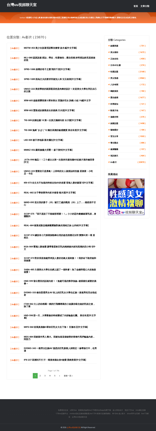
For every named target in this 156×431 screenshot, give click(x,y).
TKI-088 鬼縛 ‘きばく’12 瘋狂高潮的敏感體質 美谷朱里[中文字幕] (55, 130)
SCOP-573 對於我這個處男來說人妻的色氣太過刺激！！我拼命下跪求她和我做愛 (60, 259)
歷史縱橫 (128, 97)
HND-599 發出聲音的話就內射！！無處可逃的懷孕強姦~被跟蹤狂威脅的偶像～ (60, 282)
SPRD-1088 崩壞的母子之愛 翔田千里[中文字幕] (47, 69)
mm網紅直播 (141, 410)
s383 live (73, 410)
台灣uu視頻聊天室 (22, 5)
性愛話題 (128, 72)
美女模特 (128, 52)
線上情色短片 (118, 410)
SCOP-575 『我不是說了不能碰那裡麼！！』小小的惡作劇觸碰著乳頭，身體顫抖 (60, 215)
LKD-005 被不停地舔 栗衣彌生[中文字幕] (43, 140)
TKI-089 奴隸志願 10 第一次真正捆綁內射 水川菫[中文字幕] (52, 120)
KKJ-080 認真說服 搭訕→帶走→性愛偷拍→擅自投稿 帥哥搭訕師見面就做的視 (59, 58)
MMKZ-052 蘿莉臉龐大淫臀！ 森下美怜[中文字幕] (48, 150)
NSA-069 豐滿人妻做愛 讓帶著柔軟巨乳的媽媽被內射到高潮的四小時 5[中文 (59, 247)
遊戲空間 (128, 117)
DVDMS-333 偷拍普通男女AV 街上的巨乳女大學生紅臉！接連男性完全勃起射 (60, 293)
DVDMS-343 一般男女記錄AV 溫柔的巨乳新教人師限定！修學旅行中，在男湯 (60, 349)
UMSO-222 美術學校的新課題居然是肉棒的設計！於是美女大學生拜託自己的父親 (60, 90)
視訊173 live (129, 410)
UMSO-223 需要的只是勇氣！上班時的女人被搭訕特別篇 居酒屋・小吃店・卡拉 (58, 172)
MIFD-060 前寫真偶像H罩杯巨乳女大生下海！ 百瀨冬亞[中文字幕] (56, 327)
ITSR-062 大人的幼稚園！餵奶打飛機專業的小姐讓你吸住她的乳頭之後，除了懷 (59, 305)
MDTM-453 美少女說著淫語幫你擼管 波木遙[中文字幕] (50, 48)
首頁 (136, 6)
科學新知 (128, 104)
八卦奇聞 (128, 84)
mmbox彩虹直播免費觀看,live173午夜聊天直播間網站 (90, 414)
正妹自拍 (128, 59)
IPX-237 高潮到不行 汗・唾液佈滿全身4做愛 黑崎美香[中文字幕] (55, 360)
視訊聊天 (128, 156)
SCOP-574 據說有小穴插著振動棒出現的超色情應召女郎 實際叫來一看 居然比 (59, 236)
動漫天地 (128, 110)
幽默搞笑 (128, 91)
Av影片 (15, 48)
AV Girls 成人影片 (118, 414)
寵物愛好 (128, 130)
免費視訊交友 (63, 410)
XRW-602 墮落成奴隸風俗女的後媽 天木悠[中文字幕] (49, 110)
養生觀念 (128, 143)
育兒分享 (128, 136)
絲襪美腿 (128, 46)
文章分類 (145, 6)
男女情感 (128, 78)
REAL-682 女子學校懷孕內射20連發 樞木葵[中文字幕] (50, 192)
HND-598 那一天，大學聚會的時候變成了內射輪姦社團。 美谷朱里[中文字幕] (60, 316)
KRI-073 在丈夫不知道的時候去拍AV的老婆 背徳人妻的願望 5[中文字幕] (58, 182)
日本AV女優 (128, 65)
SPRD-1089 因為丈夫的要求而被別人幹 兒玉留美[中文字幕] (52, 79)
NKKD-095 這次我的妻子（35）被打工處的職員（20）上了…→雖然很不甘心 (60, 203)
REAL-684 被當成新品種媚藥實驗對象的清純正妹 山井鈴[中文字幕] (56, 225)
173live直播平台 (62, 414)
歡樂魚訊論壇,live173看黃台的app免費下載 (94, 410)
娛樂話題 (128, 123)
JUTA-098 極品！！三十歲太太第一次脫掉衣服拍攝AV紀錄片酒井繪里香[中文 (59, 160)
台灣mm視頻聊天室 (79, 417)
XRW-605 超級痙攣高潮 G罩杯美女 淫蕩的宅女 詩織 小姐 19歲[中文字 (57, 100)
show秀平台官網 (133, 414)
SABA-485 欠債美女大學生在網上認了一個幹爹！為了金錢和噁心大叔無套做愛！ (60, 270)
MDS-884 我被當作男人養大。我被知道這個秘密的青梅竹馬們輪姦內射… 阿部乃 (59, 337)
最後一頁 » (68, 376)
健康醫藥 (128, 149)
